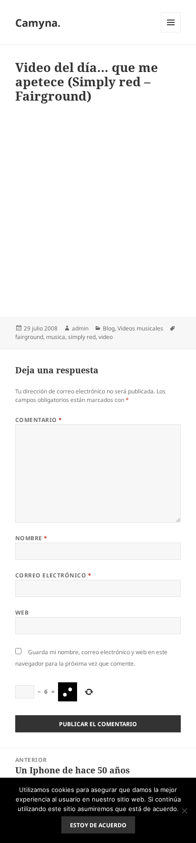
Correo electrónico (53, 575)
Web (22, 612)
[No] (184, 810)
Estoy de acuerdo (98, 825)
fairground (29, 337)
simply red (82, 337)
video (105, 337)
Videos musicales (140, 328)
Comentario (38, 420)
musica (55, 337)
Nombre (31, 538)
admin (80, 328)
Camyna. (37, 22)
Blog (109, 328)
